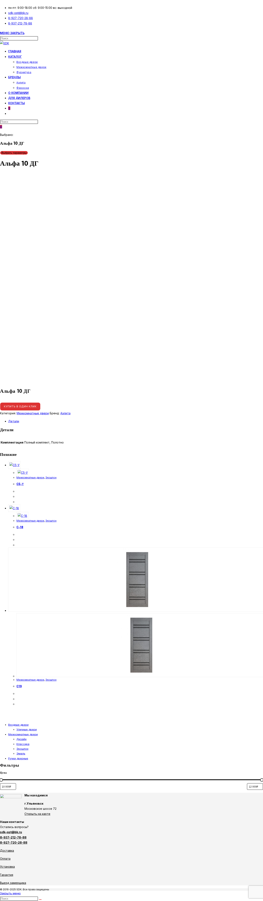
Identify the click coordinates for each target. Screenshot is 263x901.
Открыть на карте (37, 814)
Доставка (7, 850)
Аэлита (65, 413)
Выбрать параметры (14, 152)
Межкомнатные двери (33, 413)
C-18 (19, 527)
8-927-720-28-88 (13, 842)
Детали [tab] (13, 421)
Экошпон (51, 477)
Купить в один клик (20, 406)
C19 (19, 686)
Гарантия (6, 875)
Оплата (5, 858)
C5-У (20, 484)
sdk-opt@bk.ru (11, 832)
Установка (7, 866)
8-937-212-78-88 (13, 837)
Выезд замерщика (13, 883)
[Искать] (40, 899)
